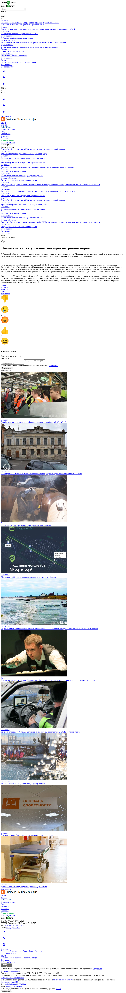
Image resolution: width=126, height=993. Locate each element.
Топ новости (6, 65)
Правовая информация (10, 971)
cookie (58, 989)
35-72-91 (22, 925)
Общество (5, 23)
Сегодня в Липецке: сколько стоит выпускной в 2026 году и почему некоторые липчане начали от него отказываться (50, 185)
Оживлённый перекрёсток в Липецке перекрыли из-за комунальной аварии (33, 149)
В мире (12, 67)
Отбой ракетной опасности (12, 51)
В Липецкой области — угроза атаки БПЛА (19, 34)
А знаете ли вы (7, 140)
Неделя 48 (5, 27)
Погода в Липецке (8, 40)
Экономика (5, 49)
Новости (4, 20)
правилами (53, 366)
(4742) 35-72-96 (11, 925)
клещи (3, 285)
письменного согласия (62, 980)
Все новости (6, 116)
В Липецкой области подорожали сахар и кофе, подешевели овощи (29, 47)
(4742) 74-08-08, (12, 984)
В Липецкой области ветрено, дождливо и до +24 (22, 176)
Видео (3, 60)
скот (3, 291)
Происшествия (16, 23)
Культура (38, 23)
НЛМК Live (6, 127)
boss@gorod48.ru (13, 927)
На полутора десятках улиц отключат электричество (23, 158)
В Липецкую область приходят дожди (17, 38)
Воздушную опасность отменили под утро (19, 180)
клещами (4, 287)
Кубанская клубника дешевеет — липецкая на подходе (24, 154)
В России (5, 67)
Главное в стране (8, 129)
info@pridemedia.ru (14, 986)
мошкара (4, 289)
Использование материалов (12, 978)
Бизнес (31, 23)
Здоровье (47, 23)
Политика (55, 23)
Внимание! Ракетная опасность (14, 56)
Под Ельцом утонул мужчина (13, 171)
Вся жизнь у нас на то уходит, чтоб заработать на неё (23, 25)
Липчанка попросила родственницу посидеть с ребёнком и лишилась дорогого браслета (38, 167)
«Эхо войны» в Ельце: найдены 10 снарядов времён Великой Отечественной (33, 42)
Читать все (5, 189)
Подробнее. (97, 969)
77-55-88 (22, 984)
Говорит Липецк (30, 62)
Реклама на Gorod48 (9, 982)
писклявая (5, 294)
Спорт (25, 23)
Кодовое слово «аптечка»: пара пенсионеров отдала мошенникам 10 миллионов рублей (38, 29)
